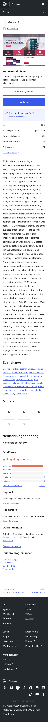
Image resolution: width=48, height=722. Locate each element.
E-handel (22, 376)
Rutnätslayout (30, 383)
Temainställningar (16, 390)
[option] (9, 411)
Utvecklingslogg (10, 559)
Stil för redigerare (34, 376)
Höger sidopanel (29, 386)
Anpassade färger (20, 372)
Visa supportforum (11, 503)
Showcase (30, 604)
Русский (18, 537)
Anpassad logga (36, 372)
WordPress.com (12, 654)
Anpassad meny (10, 376)
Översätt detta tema (12, 546)
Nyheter (7, 609)
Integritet (7, 623)
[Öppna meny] (43, 4)
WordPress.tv (11, 646)
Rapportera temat (10, 521)
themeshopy (12, 28)
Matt (6, 659)
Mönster (29, 619)
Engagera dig (31, 631)
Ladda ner (24, 102)
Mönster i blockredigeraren (15, 369)
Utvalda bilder (9, 379)
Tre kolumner (8, 393)
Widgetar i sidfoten (24, 379)
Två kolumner (21, 393)
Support (6, 636)
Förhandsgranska (24, 91)
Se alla (42, 485)
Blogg (30, 369)
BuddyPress (10, 669)
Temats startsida (10, 152)
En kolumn (16, 386)
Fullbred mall (17, 383)
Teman (6, 12)
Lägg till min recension (12, 485)
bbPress (8, 664)
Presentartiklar (33, 646)
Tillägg (28, 614)
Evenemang (31, 636)
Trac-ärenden (9, 569)
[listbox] (24, 418)
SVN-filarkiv (8, 562)
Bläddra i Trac (9, 566)
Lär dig (6, 631)
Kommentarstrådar (33, 390)
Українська (8, 540)
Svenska (27, 537)
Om (4, 604)
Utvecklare (8, 641)
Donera (30, 641)
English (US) (8, 537)
